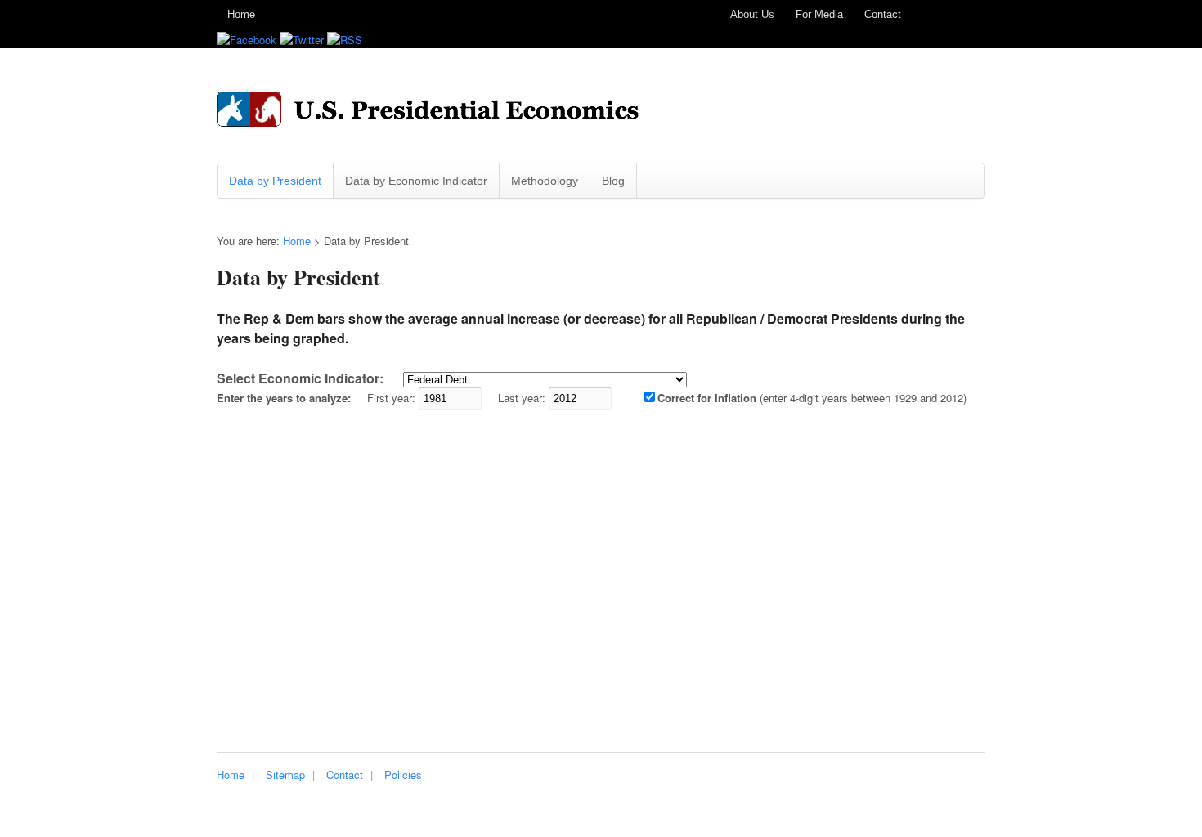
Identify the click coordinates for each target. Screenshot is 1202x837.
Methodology (544, 180)
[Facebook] (246, 38)
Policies (403, 774)
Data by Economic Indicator (416, 180)
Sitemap (285, 774)
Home (241, 14)
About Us (752, 14)
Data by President (275, 180)
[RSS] (344, 38)
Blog (613, 180)
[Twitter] (302, 38)
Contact (882, 14)
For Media (819, 14)
